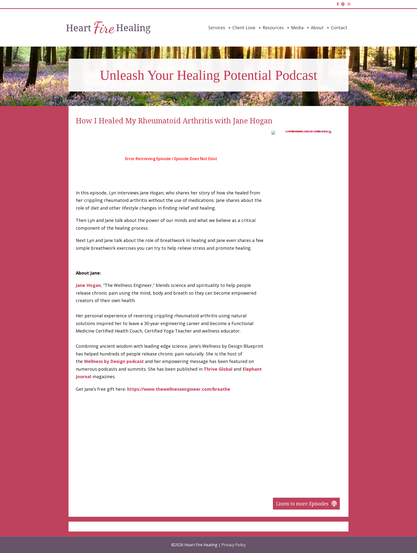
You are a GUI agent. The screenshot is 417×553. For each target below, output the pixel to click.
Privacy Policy (234, 544)
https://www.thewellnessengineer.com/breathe (178, 389)
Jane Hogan (88, 285)
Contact (339, 27)
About (317, 27)
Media (297, 27)
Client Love (243, 27)
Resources (273, 27)
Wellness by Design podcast (114, 361)
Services (216, 27)
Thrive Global (218, 369)
